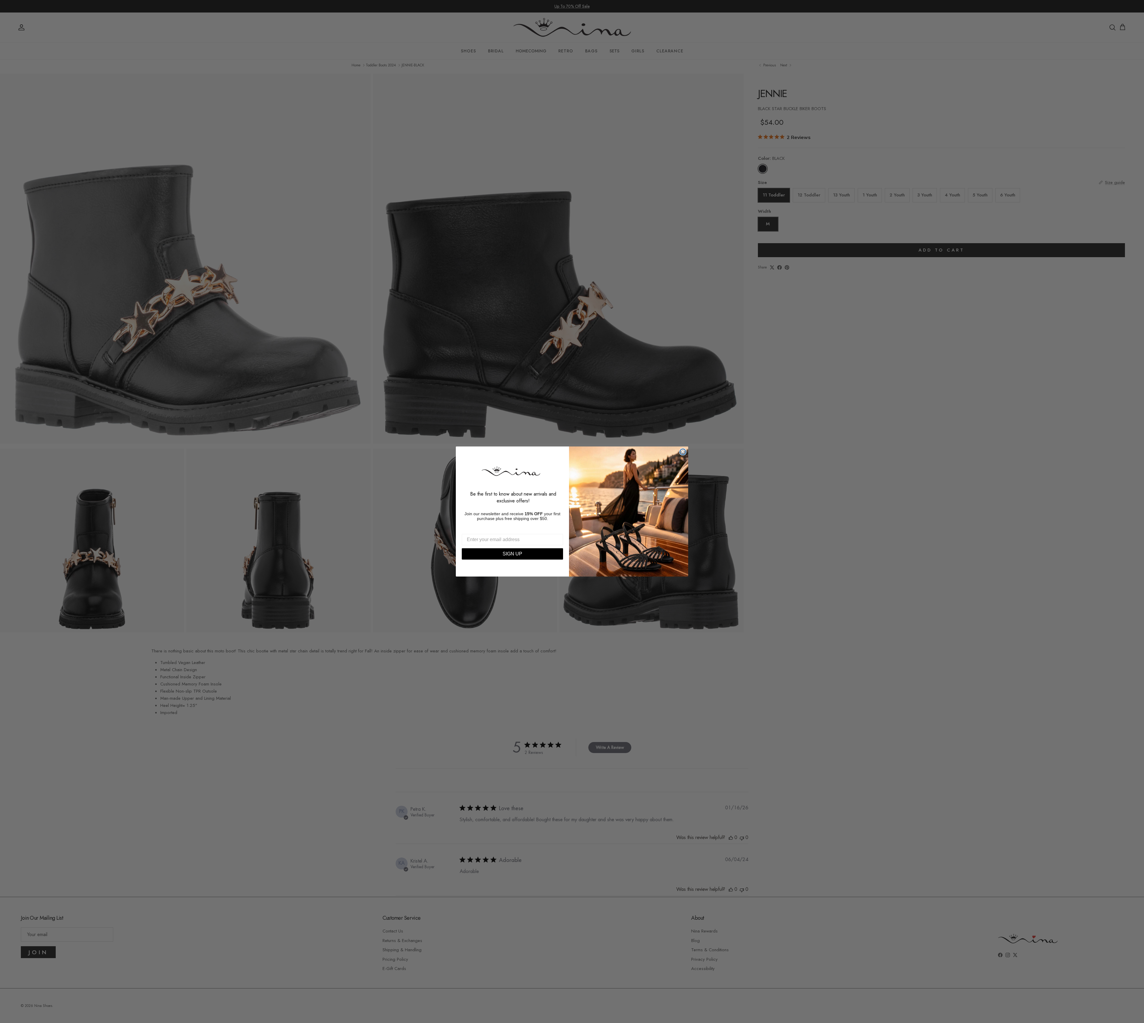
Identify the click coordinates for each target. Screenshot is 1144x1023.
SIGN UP (512, 553)
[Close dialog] (683, 452)
